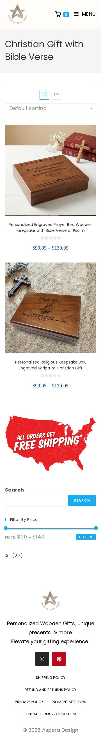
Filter (85, 537)
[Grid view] (44, 95)
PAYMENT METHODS (69, 702)
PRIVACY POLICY (29, 702)
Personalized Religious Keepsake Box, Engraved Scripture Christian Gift (50, 365)
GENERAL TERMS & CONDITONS (50, 714)
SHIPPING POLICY (50, 677)
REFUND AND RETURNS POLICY (50, 689)
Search (14, 489)
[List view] (56, 95)
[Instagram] (42, 659)
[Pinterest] (59, 659)
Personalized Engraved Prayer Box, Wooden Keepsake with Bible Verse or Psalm (50, 227)
